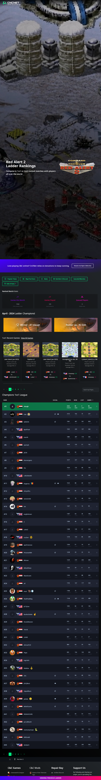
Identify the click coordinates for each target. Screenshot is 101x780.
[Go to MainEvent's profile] (19, 575)
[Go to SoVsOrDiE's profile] (12, 498)
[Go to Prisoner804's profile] (12, 552)
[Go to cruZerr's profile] (12, 537)
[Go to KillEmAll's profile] (19, 737)
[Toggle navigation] (96, 3)
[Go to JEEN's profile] (19, 452)
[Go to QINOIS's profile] (12, 421)
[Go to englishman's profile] (19, 514)
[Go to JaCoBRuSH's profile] (19, 721)
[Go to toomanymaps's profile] (12, 729)
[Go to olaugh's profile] (19, 406)
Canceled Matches (79, 279)
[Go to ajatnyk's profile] (19, 445)
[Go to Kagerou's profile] (12, 483)
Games (90, 400)
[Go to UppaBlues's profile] (19, 691)
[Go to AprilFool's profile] (19, 429)
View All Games (27, 338)
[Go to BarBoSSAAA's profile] (19, 614)
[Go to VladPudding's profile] (12, 598)
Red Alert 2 (19, 759)
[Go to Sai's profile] (12, 506)
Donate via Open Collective (82, 266)
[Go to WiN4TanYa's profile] (19, 706)
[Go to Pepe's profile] (12, 652)
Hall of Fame (9, 283)
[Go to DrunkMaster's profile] (19, 621)
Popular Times (10, 279)
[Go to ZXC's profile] (19, 675)
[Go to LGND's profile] (19, 637)
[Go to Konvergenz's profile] (19, 460)
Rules (44, 279)
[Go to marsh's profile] (19, 437)
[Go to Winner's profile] (12, 560)
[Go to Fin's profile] (19, 468)
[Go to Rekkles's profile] (12, 668)
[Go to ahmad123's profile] (19, 645)
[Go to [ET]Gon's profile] (19, 606)
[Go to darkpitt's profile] (19, 745)
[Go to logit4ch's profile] (19, 660)
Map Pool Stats (28, 279)
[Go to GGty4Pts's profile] (19, 491)
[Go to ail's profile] (19, 583)
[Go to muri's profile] (12, 591)
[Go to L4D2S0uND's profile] (19, 475)
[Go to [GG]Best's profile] (12, 683)
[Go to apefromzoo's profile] (12, 545)
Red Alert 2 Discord (61, 279)
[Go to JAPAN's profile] (12, 698)
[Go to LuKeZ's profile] (19, 529)
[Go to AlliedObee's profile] (12, 568)
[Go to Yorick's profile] (19, 629)
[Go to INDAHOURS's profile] (19, 714)
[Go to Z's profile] (19, 521)
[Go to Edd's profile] (12, 414)
